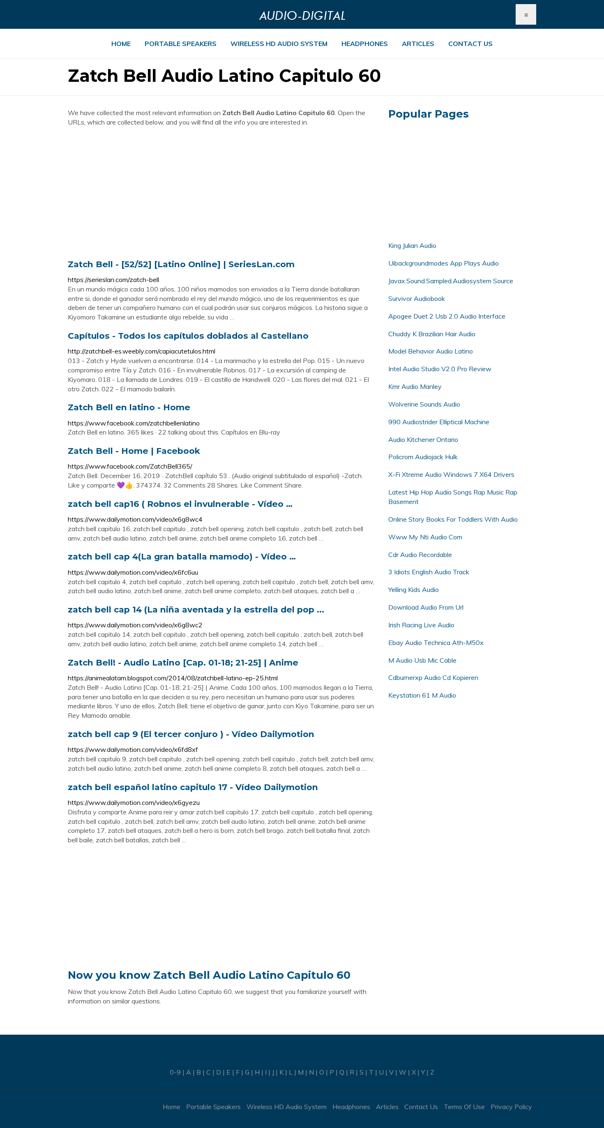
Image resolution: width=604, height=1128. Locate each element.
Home (121, 43)
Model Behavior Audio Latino (430, 351)
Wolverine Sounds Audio (424, 404)
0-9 (175, 1072)
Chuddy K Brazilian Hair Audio (431, 334)
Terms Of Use (464, 1107)
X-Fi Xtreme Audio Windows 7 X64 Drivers (451, 474)
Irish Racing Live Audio (421, 625)
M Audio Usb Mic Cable (422, 660)
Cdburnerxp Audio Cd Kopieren (433, 677)
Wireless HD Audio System (279, 43)
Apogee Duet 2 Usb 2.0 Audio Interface (446, 316)
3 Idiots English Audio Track (428, 572)
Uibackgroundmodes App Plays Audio (443, 263)
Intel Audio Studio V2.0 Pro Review (439, 369)
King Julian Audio (412, 245)
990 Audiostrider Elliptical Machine (438, 422)
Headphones (364, 43)
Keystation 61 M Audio (422, 695)
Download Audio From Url (425, 607)
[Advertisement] (222, 192)
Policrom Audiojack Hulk (423, 457)
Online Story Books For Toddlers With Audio (453, 519)
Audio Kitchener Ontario (423, 439)
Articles (418, 43)
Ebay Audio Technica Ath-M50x (436, 642)
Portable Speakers (181, 43)
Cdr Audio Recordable (420, 554)
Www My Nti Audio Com (425, 537)
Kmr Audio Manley (415, 386)
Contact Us (470, 43)
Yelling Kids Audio (413, 589)
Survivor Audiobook (416, 298)
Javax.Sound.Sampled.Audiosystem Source (450, 281)
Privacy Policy (511, 1107)
